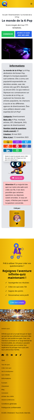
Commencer (8, 34)
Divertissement (14, 15)
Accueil (4, 15)
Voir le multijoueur (7, 371)
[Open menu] (31, 4)
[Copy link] (7, 141)
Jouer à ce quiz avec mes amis (23, 34)
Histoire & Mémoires (8, 400)
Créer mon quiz (6, 368)
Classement (5, 386)
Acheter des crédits (8, 396)
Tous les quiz (6, 364)
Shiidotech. (11, 413)
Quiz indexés (6, 375)
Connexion (5, 393)
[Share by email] (17, 150)
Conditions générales (9, 404)
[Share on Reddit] (7, 146)
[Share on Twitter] (26, 141)
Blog (3, 389)
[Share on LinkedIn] (7, 150)
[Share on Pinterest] (17, 146)
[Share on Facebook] (26, 146)
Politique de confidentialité (11, 407)
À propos (4, 383)
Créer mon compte (17, 302)
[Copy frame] (17, 141)
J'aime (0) (18, 178)
